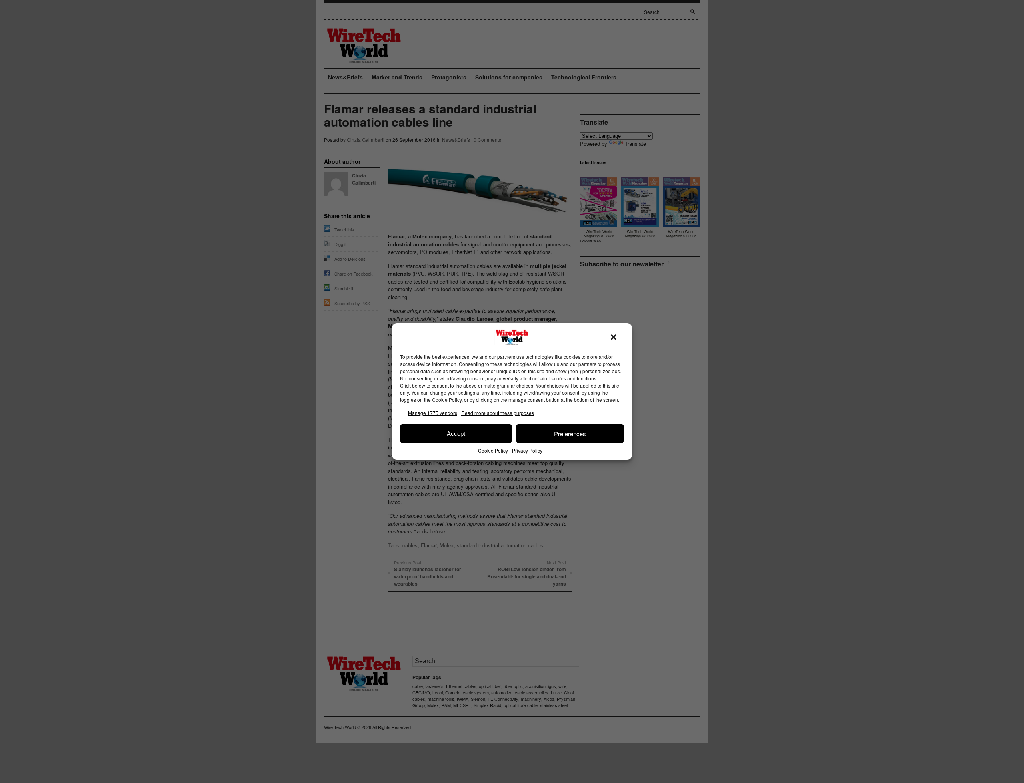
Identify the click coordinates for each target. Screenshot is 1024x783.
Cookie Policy (493, 450)
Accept (456, 433)
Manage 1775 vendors (432, 412)
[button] (614, 337)
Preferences (570, 433)
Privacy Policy (527, 450)
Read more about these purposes (497, 412)
